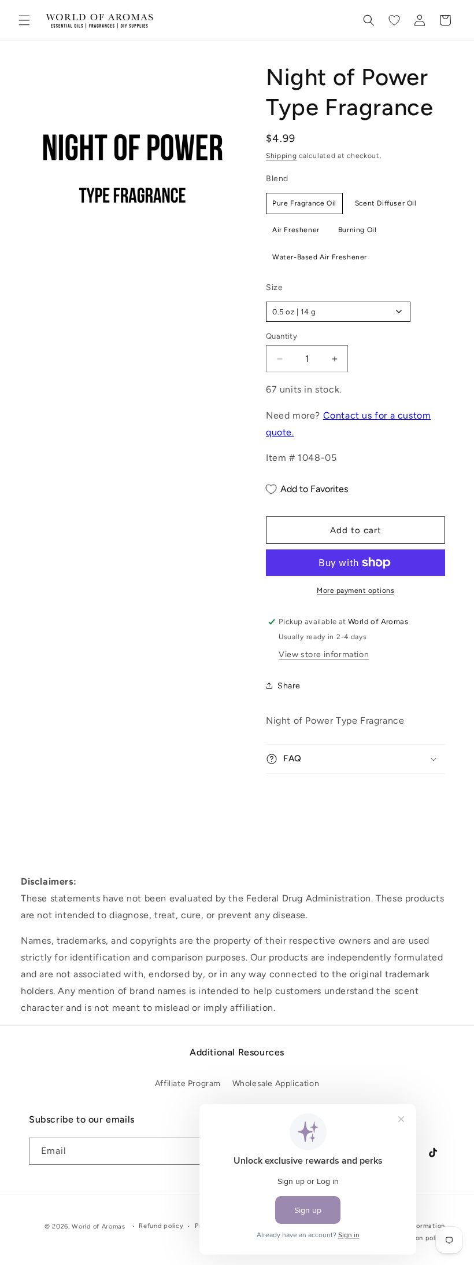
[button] (24, 20)
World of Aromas (98, 1226)
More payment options (355, 590)
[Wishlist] (394, 20)
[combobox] (338, 312)
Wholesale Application (276, 1083)
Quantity (281, 336)
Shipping (281, 156)
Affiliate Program (188, 1083)
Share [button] (289, 686)
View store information (324, 654)
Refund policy (161, 1226)
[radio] (304, 203)
